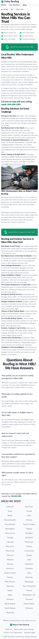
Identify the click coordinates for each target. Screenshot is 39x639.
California (10, 507)
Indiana (29, 546)
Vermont (29, 599)
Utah (29, 560)
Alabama (10, 560)
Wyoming (10, 613)
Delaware (29, 608)
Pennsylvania (10, 524)
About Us (9, 629)
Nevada (10, 564)
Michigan (29, 533)
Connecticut (29, 551)
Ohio (29, 516)
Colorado (10, 542)
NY (12, 9)
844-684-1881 (16, 496)
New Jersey (10, 533)
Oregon (29, 555)
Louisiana (29, 568)
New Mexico (10, 582)
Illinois (10, 516)
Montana (10, 599)
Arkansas (29, 577)
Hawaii (29, 590)
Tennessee (29, 542)
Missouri (10, 555)
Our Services (14, 5)
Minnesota (10, 551)
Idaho (10, 595)
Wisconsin (10, 546)
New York (29, 507)
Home (3, 5)
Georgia (10, 538)
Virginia (29, 529)
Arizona (29, 520)
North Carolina (29, 524)
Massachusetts (10, 520)
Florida (29, 511)
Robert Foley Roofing (17, 636)
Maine (10, 590)
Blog (24, 5)
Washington (10, 529)
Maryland (29, 538)
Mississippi (29, 582)
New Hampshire (29, 586)
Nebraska (10, 586)
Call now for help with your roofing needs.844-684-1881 (16, 103)
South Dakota (29, 604)
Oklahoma (29, 564)
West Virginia (10, 604)
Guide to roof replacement (13, 632)
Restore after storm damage (24, 629)
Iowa (29, 573)
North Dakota (10, 608)
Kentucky (10, 568)
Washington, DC (29, 595)
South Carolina (10, 573)
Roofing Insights (29, 632)
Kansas (10, 577)
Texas (10, 511)
